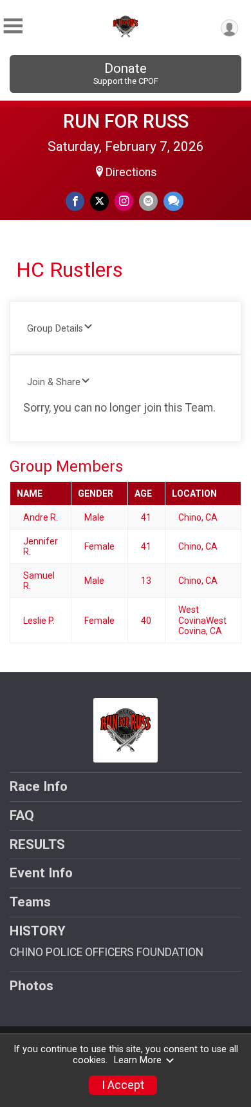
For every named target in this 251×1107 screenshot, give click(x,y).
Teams (30, 902)
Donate (125, 73)
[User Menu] (229, 28)
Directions (131, 172)
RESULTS (37, 844)
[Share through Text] (173, 201)
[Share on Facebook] (75, 201)
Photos (31, 985)
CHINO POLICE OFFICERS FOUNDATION (106, 952)
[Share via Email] (148, 201)
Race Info (39, 786)
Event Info (41, 873)
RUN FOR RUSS (126, 121)
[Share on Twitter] (99, 201)
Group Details (55, 328)
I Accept (123, 1085)
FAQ (22, 815)
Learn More (138, 1060)
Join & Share (53, 382)
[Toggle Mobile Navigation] (13, 26)
